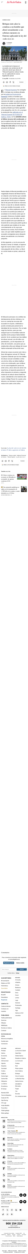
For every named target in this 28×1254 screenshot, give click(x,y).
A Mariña (17, 982)
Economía (4, 1055)
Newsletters (4, 997)
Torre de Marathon (6, 1095)
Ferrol (17, 995)
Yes (16, 1091)
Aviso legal (4, 1250)
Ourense (17, 1002)
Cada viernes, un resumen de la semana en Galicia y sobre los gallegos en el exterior (15, 1157)
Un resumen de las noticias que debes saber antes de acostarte (15, 1127)
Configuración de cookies (19, 1252)
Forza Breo (4, 1108)
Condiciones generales (8, 1252)
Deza (16, 992)
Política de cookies (22, 1250)
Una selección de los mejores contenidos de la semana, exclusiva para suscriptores (16, 1132)
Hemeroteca (4, 985)
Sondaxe (13, 1234)
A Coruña (17, 980)
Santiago (17, 1008)
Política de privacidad (12, 1250)
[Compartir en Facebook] (10, 82)
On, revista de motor (20, 1096)
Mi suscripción (5, 980)
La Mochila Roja (19, 1078)
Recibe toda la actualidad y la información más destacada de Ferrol (16, 1168)
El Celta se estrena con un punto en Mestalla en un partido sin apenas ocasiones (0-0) (8, 478)
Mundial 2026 (5, 1092)
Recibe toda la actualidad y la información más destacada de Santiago (16, 1175)
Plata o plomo (19, 1068)
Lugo (16, 1000)
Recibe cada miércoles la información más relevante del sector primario (15, 1145)
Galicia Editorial (19, 1235)
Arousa (17, 985)
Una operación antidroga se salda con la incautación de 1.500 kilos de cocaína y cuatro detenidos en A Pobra (10, 490)
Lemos (17, 997)
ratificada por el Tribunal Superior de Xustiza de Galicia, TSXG (12, 114)
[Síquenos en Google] (12, 1214)
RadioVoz (9, 1234)
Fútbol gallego (5, 1110)
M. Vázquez (9, 42)
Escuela (17, 1093)
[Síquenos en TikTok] (3, 1214)
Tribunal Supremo (11, 90)
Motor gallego (5, 1113)
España (3, 1058)
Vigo (16, 1010)
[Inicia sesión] (25, 2)
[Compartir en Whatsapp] (3, 82)
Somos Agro (4, 1076)
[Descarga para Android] (24, 1195)
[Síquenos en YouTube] (20, 1210)
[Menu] (2, 2)
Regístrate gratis (9, 963)
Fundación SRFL (19, 1233)
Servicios (3, 1020)
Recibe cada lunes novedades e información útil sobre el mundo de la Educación (16, 1139)
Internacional (4, 1060)
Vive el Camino (19, 1076)
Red (16, 1066)
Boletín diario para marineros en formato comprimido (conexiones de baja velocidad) (15, 1150)
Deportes (3, 1066)
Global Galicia (19, 1055)
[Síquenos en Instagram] (12, 1210)
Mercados (18, 1086)
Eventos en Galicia (6, 1028)
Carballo (17, 990)
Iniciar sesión (20, 963)
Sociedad (4, 1068)
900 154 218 (14, 1223)
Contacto (3, 1030)
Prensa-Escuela (9, 1235)
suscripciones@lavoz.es (14, 1227)
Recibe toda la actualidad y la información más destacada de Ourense (16, 1186)
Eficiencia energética (7, 1038)
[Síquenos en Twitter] (7, 1210)
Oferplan (3, 1023)
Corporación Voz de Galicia (9, 1233)
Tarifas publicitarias (6, 1017)
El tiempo (3, 1089)
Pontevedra (18, 1005)
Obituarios (4, 1081)
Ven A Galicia (19, 1071)
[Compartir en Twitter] (13, 82)
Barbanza (18, 987)
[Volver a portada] (14, 2)
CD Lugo (3, 1103)
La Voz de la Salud (20, 1050)
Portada (3, 1050)
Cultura (3, 1071)
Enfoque (17, 1073)
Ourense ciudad (12, 455)
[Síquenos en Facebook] (3, 1210)
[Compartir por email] (7, 82)
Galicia (3, 1053)
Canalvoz (18, 1234)
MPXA (14, 1235)
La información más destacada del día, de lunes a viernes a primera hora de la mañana (16, 1121)
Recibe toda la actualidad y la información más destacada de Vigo (16, 1181)
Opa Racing (4, 1100)
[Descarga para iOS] (21, 1195)
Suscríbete (4, 988)
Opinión (3, 1063)
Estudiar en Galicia (20, 1058)
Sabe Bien (18, 1053)
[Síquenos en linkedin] (16, 1210)
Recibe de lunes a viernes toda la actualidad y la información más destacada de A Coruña (16, 1163)
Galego (17, 973)
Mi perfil (3, 994)
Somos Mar (4, 1078)
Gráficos (3, 1073)
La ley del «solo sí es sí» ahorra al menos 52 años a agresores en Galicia (13, 449)
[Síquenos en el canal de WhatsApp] (7, 1214)
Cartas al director (6, 1006)
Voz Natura (24, 1234)
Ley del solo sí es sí (20, 457)
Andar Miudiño (5, 1105)
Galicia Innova (19, 1081)
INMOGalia (4, 1025)
